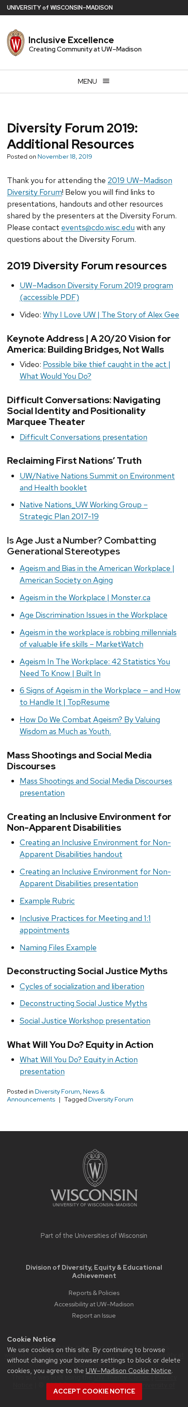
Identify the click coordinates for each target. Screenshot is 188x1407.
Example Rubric (47, 901)
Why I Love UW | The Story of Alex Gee (111, 314)
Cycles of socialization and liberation (82, 986)
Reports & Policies (94, 1292)
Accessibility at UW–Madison (94, 1304)
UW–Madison (60, 7)
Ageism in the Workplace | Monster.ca (85, 597)
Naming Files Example (58, 947)
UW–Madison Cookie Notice (128, 1370)
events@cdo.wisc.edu (98, 227)
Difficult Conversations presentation (83, 437)
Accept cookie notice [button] (94, 1391)
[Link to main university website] (94, 1208)
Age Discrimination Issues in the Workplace (93, 615)
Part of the (94, 1235)
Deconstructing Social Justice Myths (83, 1003)
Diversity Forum (57, 1091)
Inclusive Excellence (71, 40)
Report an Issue (94, 1315)
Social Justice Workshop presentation (85, 1021)
